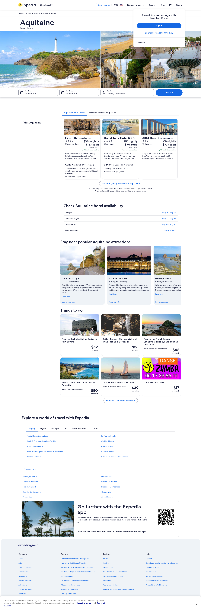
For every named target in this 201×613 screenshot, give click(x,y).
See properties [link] (68, 302)
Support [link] (149, 559)
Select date (30, 93)
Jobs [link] (20, 563)
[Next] (181, 275)
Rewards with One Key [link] (69, 589)
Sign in (179, 5)
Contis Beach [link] (28, 497)
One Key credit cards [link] (68, 594)
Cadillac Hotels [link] (107, 441)
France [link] (28, 13)
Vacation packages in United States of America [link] (78, 572)
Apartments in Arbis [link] (35, 446)
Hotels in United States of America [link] (73, 563)
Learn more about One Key (159, 32)
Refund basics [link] (151, 572)
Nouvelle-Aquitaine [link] (41, 13)
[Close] (197, 604)
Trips (163, 5)
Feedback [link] (22, 594)
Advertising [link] (22, 585)
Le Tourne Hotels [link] (108, 436)
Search (169, 92)
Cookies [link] (106, 563)
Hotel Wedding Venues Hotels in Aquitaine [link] (45, 451)
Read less (66, 296)
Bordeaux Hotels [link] (34, 457)
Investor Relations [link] (24, 580)
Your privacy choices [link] (110, 585)
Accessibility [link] (107, 580)
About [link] (20, 559)
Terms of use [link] (108, 567)
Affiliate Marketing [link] (25, 589)
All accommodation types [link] (70, 585)
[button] (100, 418)
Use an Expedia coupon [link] (154, 576)
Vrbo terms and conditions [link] (113, 576)
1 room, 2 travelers (116, 93)
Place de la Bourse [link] (109, 481)
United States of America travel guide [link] (75, 559)
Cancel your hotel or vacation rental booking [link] (162, 563)
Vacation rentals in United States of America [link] (77, 567)
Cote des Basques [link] (30, 481)
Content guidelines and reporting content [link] (118, 589)
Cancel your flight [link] (152, 567)
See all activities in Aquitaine (121, 400)
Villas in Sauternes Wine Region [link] (114, 457)
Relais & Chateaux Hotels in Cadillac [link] (41, 441)
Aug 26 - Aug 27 (169, 212)
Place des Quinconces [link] (110, 487)
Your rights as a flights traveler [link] (157, 585)
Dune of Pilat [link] (106, 476)
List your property (135, 5)
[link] (159, 43)
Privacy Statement (83, 603)
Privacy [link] (105, 559)
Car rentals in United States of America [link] (75, 580)
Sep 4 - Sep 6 (170, 230)
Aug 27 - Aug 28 (169, 218)
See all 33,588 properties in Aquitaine (120, 183)
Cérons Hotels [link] (107, 446)
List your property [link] (24, 567)
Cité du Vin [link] (106, 492)
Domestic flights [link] (67, 576)
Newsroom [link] (22, 576)
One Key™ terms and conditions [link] (115, 572)
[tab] (74, 113)
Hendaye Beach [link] (29, 487)
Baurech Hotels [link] (107, 451)
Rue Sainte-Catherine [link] (32, 492)
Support (152, 5)
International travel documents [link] (157, 580)
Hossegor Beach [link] (30, 476)
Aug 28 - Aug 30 (169, 224)
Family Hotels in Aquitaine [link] (37, 436)
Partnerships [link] (23, 572)
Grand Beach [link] (107, 497)
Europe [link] (21, 13)
